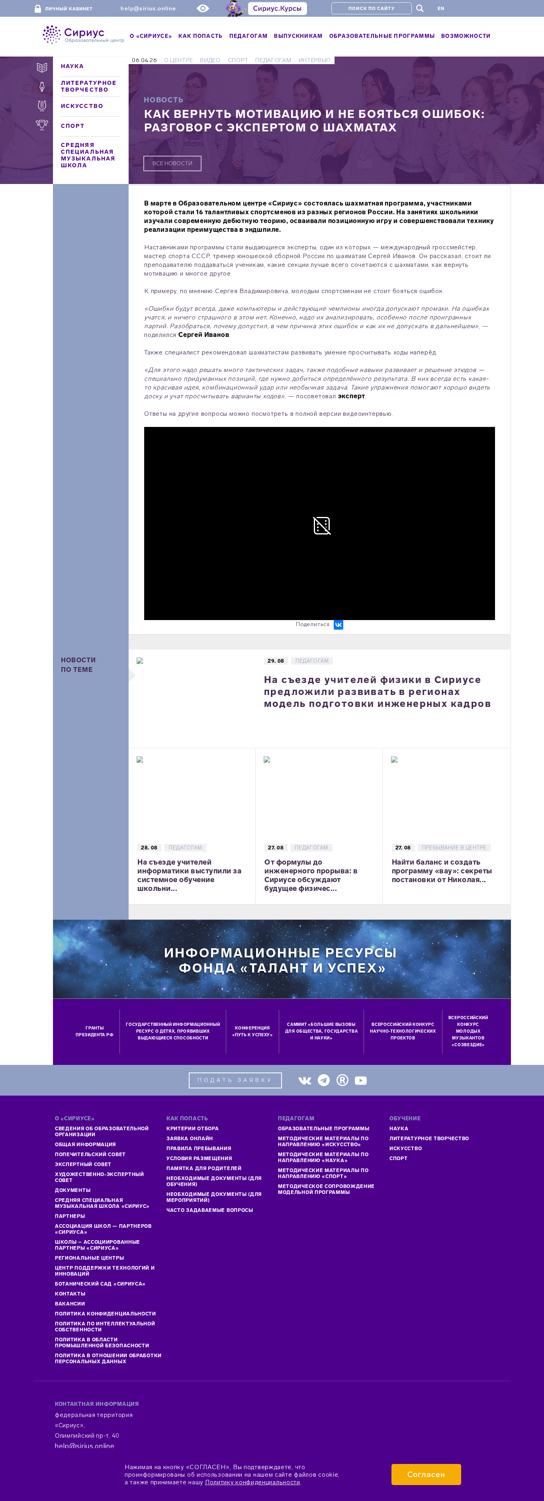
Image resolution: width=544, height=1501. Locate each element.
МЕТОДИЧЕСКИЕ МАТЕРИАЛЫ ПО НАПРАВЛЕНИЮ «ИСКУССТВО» (323, 1141)
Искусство (82, 106)
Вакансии (70, 1304)
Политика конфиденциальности (105, 1314)
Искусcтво (405, 1148)
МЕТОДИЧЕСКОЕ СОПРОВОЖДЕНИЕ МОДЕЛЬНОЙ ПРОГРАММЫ (326, 1189)
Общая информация (85, 1144)
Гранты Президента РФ (94, 1031)
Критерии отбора (192, 1128)
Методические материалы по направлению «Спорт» (323, 1173)
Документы (72, 1190)
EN (441, 8)
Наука (72, 66)
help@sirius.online (148, 8)
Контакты (70, 1294)
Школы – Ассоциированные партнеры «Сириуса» (97, 1245)
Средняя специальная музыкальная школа (88, 155)
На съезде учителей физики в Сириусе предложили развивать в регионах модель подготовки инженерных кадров (377, 691)
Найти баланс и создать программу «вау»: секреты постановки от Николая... (442, 871)
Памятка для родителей (204, 1168)
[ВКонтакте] (338, 625)
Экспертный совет (83, 1164)
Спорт (73, 126)
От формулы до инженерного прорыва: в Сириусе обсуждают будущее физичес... (311, 875)
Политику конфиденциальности (252, 1482)
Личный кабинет (69, 9)
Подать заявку (235, 1080)
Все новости (172, 163)
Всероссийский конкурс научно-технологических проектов (403, 1031)
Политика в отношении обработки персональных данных (108, 1358)
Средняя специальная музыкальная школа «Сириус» (102, 1203)
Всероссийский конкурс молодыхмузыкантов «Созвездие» (468, 1031)
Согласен (426, 1474)
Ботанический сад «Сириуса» (100, 1284)
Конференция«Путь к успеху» (252, 1031)
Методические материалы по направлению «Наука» (323, 1157)
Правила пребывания (198, 1148)
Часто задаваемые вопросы (209, 1210)
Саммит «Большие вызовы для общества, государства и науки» (321, 1031)
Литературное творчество (89, 86)
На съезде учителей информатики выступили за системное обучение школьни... (189, 875)
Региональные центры (89, 1258)
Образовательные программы (324, 1128)
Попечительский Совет (90, 1154)
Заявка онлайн (189, 1138)
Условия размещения (199, 1158)
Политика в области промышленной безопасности (102, 1342)
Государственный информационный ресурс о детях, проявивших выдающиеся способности (173, 1031)
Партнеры (70, 1216)
